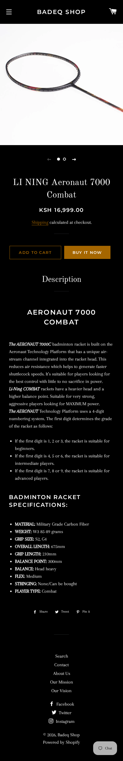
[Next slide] (74, 159)
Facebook (64, 704)
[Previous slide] (49, 159)
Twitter (64, 712)
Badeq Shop (61, 11)
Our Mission (61, 682)
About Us (61, 673)
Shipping (40, 222)
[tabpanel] (61, 83)
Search (61, 656)
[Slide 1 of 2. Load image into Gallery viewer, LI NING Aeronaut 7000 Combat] (58, 159)
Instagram (65, 721)
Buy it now (87, 252)
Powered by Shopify (61, 742)
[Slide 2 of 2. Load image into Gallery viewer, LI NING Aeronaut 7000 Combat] (64, 159)
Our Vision (61, 690)
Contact (61, 664)
